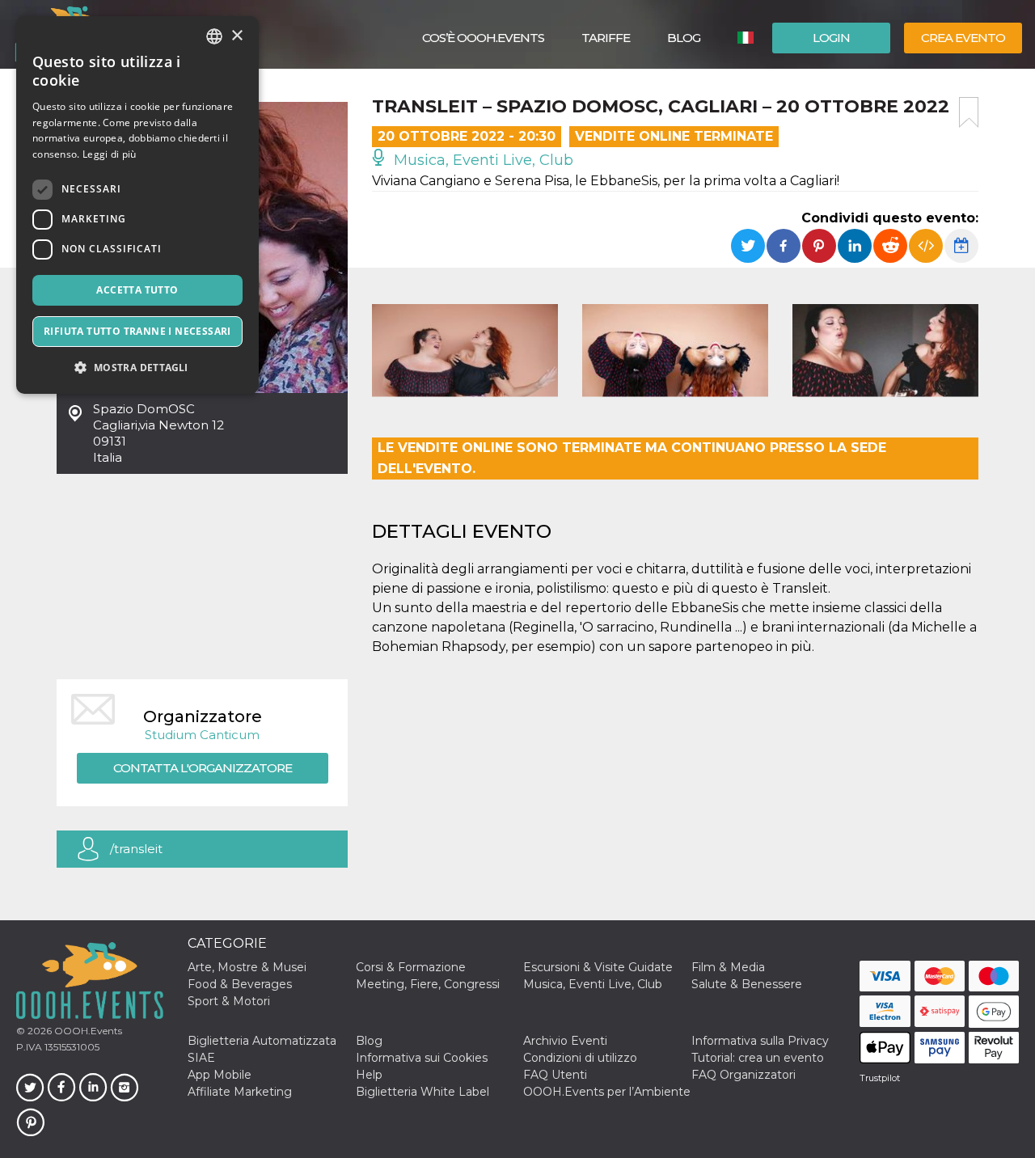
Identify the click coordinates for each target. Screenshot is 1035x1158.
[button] (137, 367)
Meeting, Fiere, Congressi (428, 984)
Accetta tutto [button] (137, 290)
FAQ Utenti (555, 1074)
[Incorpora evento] (926, 246)
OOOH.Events (87, 1031)
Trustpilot (880, 1078)
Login (831, 37)
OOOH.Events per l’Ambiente (607, 1091)
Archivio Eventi (565, 1040)
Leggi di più (109, 154)
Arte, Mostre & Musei (247, 967)
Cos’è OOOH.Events (483, 37)
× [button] (236, 36)
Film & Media (728, 967)
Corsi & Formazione (411, 967)
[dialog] (137, 205)
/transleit (136, 848)
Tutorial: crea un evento (757, 1057)
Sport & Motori (229, 1001)
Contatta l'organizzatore (202, 768)
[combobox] (214, 36)
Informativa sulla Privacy (760, 1040)
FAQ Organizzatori (743, 1074)
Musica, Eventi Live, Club (481, 160)
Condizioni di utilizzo (580, 1057)
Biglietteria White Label (422, 1091)
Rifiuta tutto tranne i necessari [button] (137, 331)
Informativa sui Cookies (422, 1057)
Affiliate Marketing (240, 1091)
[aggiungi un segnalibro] (968, 112)
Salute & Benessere (746, 984)
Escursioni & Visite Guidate (598, 967)
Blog (683, 37)
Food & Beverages (240, 984)
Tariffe (605, 37)
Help (369, 1074)
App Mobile (219, 1074)
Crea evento (963, 37)
